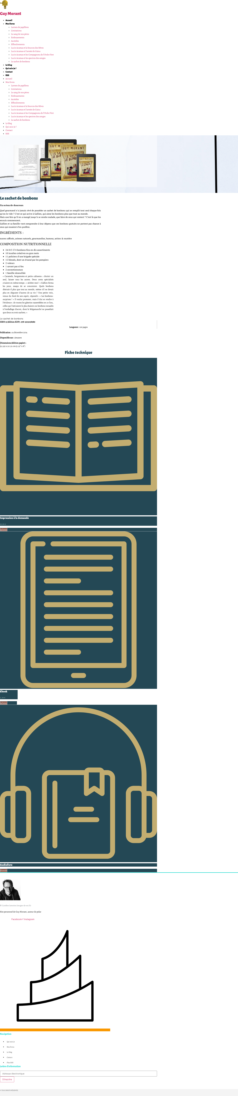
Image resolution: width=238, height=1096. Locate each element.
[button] (3, 870)
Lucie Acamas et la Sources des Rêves (27, 47)
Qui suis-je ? (11, 68)
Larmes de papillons (20, 27)
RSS (7, 75)
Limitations (16, 30)
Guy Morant (10, 13)
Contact (9, 72)
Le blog (9, 65)
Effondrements (18, 44)
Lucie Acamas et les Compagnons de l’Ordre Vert (32, 54)
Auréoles (15, 40)
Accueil (9, 20)
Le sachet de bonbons (20, 61)
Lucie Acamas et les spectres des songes (28, 58)
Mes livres (10, 24)
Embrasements (17, 37)
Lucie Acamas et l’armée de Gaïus (25, 51)
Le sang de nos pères (20, 34)
